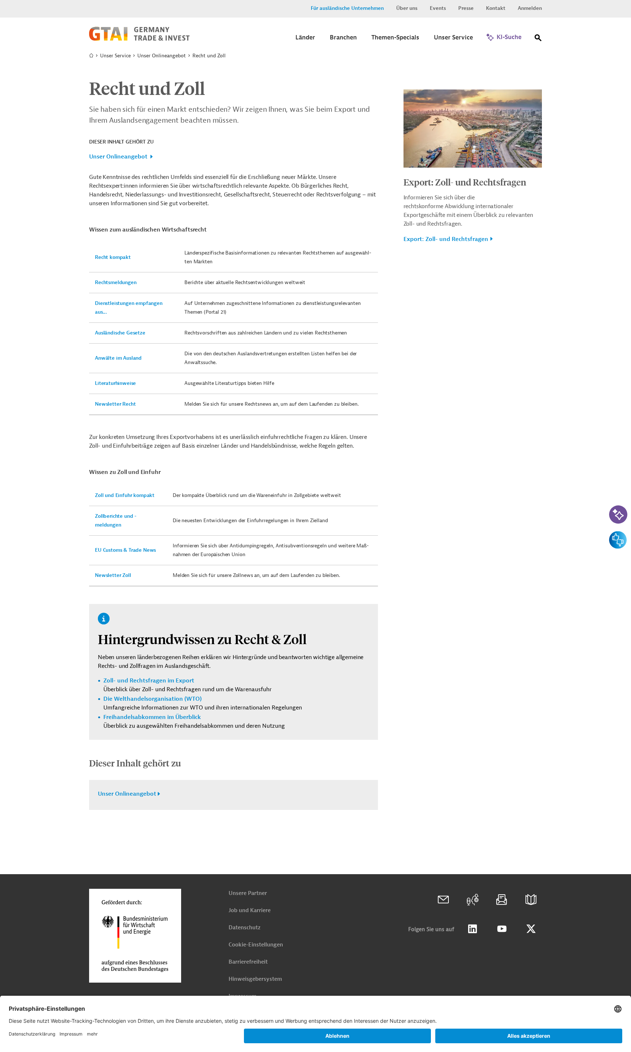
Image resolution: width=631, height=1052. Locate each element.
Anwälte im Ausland (118, 358)
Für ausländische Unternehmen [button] (347, 8)
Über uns (406, 8)
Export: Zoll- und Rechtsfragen (465, 181)
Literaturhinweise (115, 383)
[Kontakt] (443, 900)
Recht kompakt (113, 257)
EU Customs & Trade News (125, 550)
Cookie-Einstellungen (256, 944)
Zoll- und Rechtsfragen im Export (148, 680)
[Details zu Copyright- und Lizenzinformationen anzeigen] (534, 161)
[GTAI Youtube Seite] (502, 929)
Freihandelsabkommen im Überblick (152, 717)
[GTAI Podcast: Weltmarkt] (472, 900)
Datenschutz (244, 927)
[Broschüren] (531, 900)
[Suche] (538, 39)
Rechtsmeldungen (116, 282)
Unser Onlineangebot (118, 156)
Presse (466, 8)
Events (438, 8)
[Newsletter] (502, 900)
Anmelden (530, 8)
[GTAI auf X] (531, 929)
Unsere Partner (248, 893)
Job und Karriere (250, 910)
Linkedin (472, 929)
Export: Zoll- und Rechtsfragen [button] (446, 239)
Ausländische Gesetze (120, 333)
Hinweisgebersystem (255, 979)
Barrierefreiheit (248, 962)
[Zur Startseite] (139, 39)
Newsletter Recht (115, 404)
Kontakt (495, 8)
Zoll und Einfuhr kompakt (124, 495)
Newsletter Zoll (113, 575)
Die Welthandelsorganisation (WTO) (152, 699)
